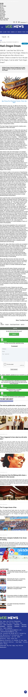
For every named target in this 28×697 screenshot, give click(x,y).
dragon (7, 324)
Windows (20, 32)
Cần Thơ (2, 9)
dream (2, 324)
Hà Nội (1, 4)
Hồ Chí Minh (3, 6)
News (1, 32)
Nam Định (2, 15)
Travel (8, 32)
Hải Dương (2, 11)
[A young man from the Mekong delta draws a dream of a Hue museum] (14, 493)
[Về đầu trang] (25, 692)
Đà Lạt (1, 7)
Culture (5, 32)
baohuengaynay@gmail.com (13, 630)
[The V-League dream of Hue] (14, 524)
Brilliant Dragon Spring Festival (10, 67)
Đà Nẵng (2, 10)
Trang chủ (4, 36)
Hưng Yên (2, 13)
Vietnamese (23, 22)
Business (13, 32)
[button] (14, 650)
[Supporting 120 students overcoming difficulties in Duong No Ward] (3, 590)
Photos (23, 32)
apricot (22, 324)
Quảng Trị (2, 17)
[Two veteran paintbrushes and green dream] (14, 423)
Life (16, 32)
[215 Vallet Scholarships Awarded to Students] (3, 606)
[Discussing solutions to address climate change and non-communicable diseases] (3, 598)
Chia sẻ (24, 43)
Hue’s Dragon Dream (14, 324)
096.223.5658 (3, 1)
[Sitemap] (14, 22)
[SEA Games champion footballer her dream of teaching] (14, 555)
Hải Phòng (2, 14)
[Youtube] (19, 22)
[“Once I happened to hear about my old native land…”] (14, 461)
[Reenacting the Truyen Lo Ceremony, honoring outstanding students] (3, 581)
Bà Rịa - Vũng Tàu (4, 18)
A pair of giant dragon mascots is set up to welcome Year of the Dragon (13, 69)
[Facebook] (16, 22)
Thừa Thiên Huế (4, 20)
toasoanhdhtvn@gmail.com (13, 1)
